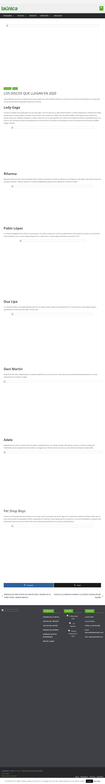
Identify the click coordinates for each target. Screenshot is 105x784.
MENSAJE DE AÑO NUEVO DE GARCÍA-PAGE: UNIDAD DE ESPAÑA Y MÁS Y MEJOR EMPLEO (27, 596)
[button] (13, 15)
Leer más (96, 781)
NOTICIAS (21, 16)
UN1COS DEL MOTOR (50, 626)
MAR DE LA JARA (48, 641)
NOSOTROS (100, 777)
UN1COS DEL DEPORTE (51, 621)
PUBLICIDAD (58, 16)
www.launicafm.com (96, 637)
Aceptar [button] (89, 781)
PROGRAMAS (7, 16)
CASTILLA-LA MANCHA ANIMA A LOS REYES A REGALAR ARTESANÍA (77, 596)
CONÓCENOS (44, 16)
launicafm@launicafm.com (94, 632)
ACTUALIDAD (8, 88)
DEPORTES (33, 16)
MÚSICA (15, 88)
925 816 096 (96, 626)
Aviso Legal (5, 773)
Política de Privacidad (9, 776)
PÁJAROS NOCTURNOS (51, 630)
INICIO (77, 777)
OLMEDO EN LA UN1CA (51, 617)
